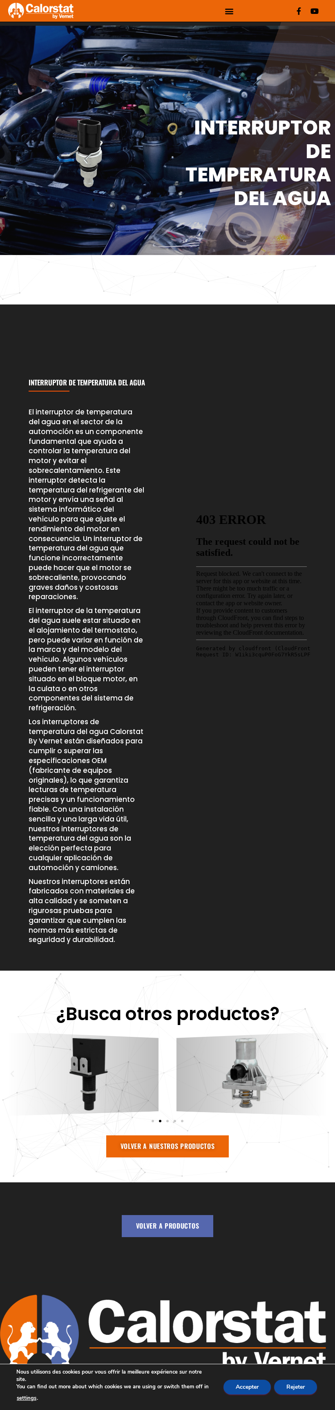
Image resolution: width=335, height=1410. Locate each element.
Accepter (247, 1387)
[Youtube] (314, 11)
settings (26, 1398)
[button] (229, 11)
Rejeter (295, 1387)
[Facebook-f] (299, 11)
